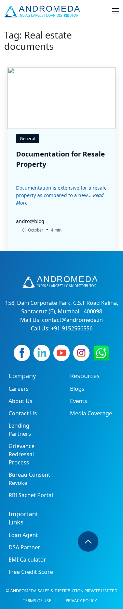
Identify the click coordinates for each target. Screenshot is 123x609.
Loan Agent (23, 535)
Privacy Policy (81, 601)
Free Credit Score (31, 572)
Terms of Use (37, 601)
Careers (19, 388)
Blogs (77, 388)
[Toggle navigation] (115, 11)
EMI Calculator (27, 559)
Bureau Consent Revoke (29, 479)
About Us (20, 401)
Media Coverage (91, 413)
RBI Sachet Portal (31, 495)
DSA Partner (24, 547)
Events (78, 401)
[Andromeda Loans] (43, 11)
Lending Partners (20, 429)
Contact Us (23, 413)
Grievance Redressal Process (22, 454)
